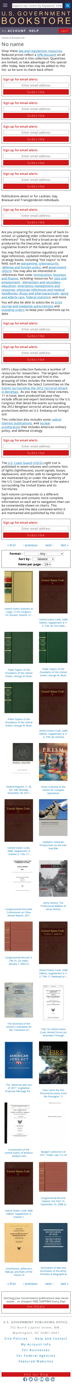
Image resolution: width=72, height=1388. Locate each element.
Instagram (36, 1379)
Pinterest (47, 1379)
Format (16, 554)
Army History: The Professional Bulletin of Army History (53, 906)
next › (49, 545)
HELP (34, 31)
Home (5, 37)
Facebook (25, 1379)
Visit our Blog (36, 1374)
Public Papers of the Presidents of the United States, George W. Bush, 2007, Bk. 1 (53, 672)
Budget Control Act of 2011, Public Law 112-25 (53, 1153)
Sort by (24, 559)
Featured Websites (36, 1361)
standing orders (13, 310)
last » (64, 545)
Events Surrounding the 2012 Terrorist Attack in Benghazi (34, 390)
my (14, 31)
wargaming (29, 263)
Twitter (31, 1379)
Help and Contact (51, 1338)
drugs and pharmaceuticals (38, 293)
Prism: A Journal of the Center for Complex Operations (53, 790)
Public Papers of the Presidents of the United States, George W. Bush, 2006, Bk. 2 (18, 722)
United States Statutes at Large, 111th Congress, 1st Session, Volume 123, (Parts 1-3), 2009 (19, 612)
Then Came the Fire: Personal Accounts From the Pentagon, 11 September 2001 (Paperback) (53, 1093)
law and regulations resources (40, 51)
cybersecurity (48, 263)
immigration (42, 275)
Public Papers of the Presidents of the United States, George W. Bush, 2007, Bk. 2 (18, 673)
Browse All (18, 37)
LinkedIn (53, 1379)
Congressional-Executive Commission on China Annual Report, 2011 (18, 912)
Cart (64, 31)
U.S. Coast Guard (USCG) (25, 463)
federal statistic (37, 297)
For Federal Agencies (36, 1356)
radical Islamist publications (31, 421)
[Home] (36, 23)
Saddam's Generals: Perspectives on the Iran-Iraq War (53, 845)
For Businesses (36, 1350)
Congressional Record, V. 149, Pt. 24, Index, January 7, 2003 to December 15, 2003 (18, 960)
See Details (36, 1306)
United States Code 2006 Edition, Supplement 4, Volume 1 (19, 1213)
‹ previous (30, 545)
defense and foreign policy (21, 267)
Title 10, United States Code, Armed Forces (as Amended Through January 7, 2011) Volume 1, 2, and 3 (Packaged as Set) (53, 1032)
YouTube (42, 1379)
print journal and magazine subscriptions (32, 304)
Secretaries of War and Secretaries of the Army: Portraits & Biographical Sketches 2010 (53, 1271)
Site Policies (16, 1338)
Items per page (30, 564)
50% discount (46, 55)
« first (11, 545)
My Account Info (36, 1344)
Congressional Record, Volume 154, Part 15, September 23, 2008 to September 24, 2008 (53, 1201)
